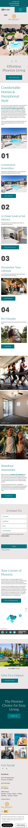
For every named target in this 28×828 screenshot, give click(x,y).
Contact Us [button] (14, 716)
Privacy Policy (5, 799)
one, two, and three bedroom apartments (12, 108)
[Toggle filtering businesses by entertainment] (6, 632)
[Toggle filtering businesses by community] (14, 632)
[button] (20, 9)
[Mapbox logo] (3, 629)
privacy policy (5, 536)
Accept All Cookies (7, 825)
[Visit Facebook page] (12, 61)
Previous (1, 655)
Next (26, 655)
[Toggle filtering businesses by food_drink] (2, 632)
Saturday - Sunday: (7, 795)
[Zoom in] (26, 609)
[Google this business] (16, 61)
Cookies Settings (21, 825)
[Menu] (3, 9)
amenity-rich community (17, 474)
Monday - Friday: (6, 794)
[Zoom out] (26, 611)
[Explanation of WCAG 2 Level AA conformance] (4, 811)
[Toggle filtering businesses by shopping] (10, 632)
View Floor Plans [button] (14, 77)
